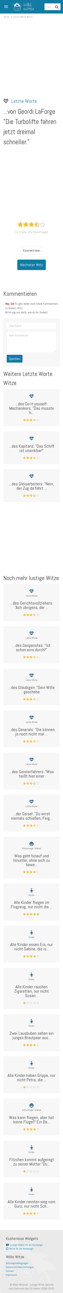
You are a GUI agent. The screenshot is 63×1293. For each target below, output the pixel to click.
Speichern (14, 358)
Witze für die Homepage (21, 1248)
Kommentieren (31, 250)
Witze (6, 16)
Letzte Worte (24, 101)
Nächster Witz (31, 264)
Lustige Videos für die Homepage (26, 1245)
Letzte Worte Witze (22, 16)
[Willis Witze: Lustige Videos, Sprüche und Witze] (22, 7)
